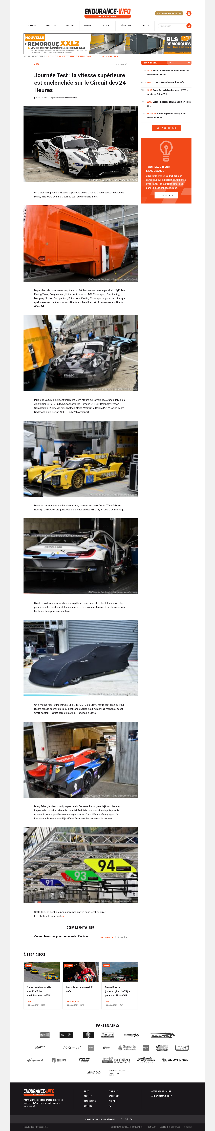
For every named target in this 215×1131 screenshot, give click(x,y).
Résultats (126, 25)
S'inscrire (122, 937)
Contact (152, 1127)
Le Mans (41, 56)
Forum (87, 25)
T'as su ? (106, 25)
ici (62, 916)
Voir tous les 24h (166, 128)
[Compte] (188, 13)
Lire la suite (166, 195)
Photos (145, 25)
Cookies (187, 1127)
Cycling (70, 25)
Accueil (27, 56)
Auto (31, 25)
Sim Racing (90, 1101)
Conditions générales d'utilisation (127, 1127)
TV (110, 1105)
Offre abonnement (171, 13)
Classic (50, 25)
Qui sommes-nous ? (161, 1096)
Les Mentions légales (170, 1127)
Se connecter (107, 937)
